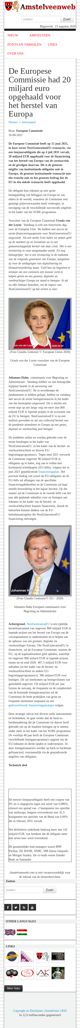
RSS (64, 1010)
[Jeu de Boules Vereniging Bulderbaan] (12, 979)
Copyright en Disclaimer (28, 1010)
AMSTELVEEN (39, 35)
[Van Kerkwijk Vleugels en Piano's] (27, 963)
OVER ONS (15, 53)
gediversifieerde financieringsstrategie (31, 705)
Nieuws (13, 122)
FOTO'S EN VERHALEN (24, 44)
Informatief (29, 122)
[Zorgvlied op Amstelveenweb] (58, 979)
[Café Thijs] (27, 979)
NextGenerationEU (39, 624)
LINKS (52, 44)
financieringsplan (48, 471)
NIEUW (12, 35)
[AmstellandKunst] (42, 979)
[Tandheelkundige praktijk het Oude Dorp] (58, 963)
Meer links (13, 988)
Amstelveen (52, 1010)
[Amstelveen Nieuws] (42, 963)
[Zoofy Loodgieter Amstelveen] (12, 963)
